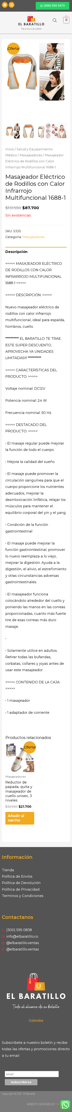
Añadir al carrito (16, 818)
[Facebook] (5, 5)
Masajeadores (31, 155)
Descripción (16, 252)
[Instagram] (11, 5)
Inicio (9, 149)
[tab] (36, 252)
